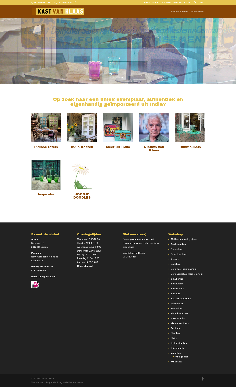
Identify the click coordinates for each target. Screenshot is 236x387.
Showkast (175, 333)
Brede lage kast (179, 254)
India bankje (177, 279)
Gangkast (175, 264)
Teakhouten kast (179, 343)
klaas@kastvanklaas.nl (134, 253)
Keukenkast (177, 308)
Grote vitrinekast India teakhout (186, 274)
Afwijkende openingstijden (184, 239)
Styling (174, 338)
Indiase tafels (177, 288)
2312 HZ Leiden (39, 247)
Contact (188, 3)
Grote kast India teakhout (183, 269)
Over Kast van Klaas (161, 3)
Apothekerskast (178, 244)
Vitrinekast (176, 353)
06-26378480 (129, 256)
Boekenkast (177, 249)
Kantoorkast (177, 303)
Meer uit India (178, 318)
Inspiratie (175, 293)
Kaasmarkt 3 (37, 243)
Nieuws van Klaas (180, 323)
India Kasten (177, 283)
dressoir (175, 259)
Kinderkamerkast (179, 313)
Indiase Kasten (179, 11)
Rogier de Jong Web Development (64, 382)
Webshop (177, 3)
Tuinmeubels (177, 348)
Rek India (175, 328)
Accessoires (198, 11)
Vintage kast (181, 356)
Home (147, 3)
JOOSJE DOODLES (181, 298)
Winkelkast (176, 361)
